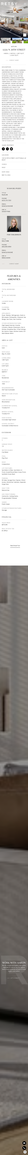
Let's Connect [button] (15, 978)
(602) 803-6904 (6, 246)
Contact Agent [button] (14, 60)
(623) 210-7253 (6, 200)
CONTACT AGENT (14, 263)
